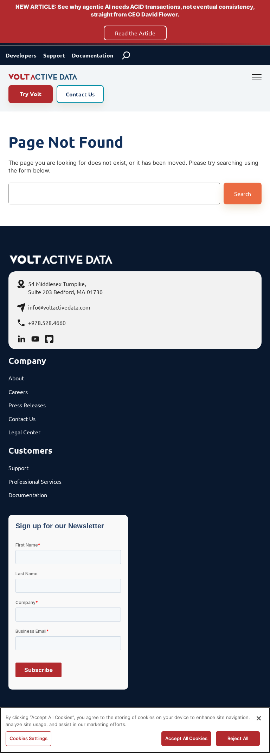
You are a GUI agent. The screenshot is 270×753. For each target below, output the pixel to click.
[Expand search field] (126, 55)
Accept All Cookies (186, 738)
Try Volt (30, 93)
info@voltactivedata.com (59, 307)
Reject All (237, 738)
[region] (135, 730)
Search (242, 193)
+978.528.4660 (47, 322)
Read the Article (135, 32)
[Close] (258, 718)
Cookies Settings (28, 738)
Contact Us (80, 94)
